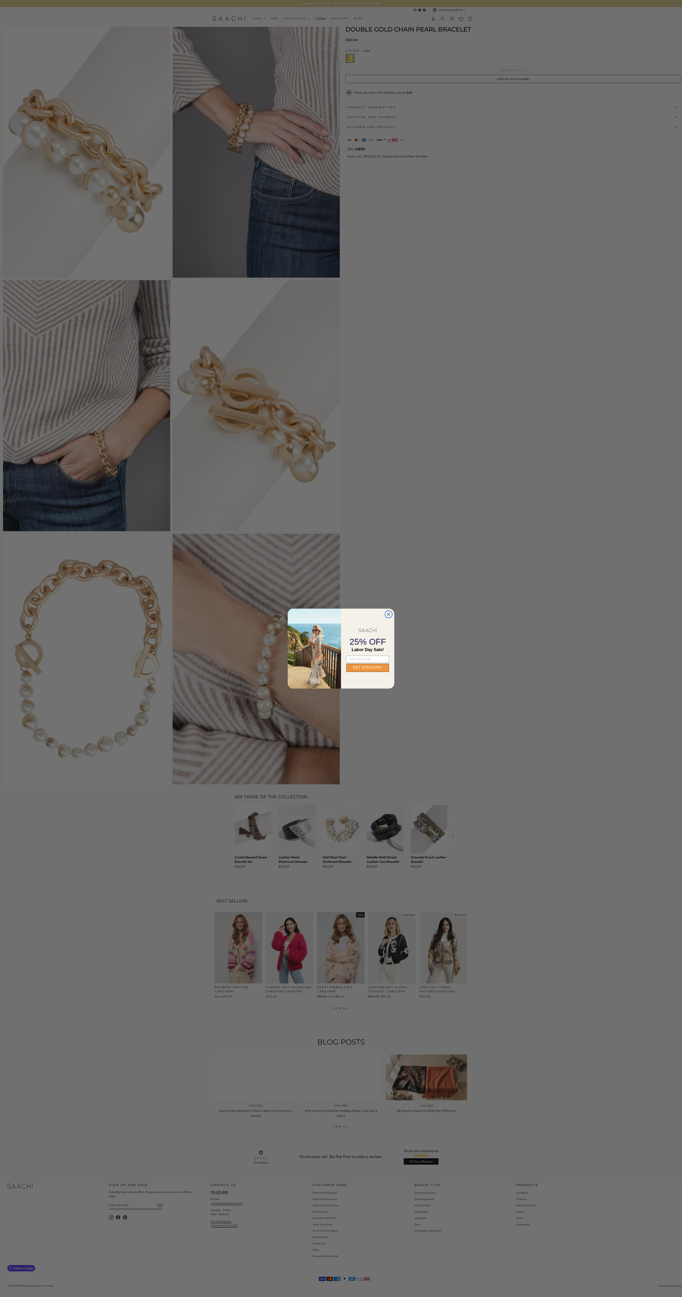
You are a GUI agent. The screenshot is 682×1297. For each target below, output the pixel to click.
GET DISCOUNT (367, 668)
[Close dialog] (388, 614)
